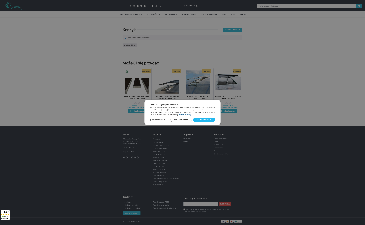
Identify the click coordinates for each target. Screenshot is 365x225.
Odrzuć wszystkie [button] (181, 120)
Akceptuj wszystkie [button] (204, 120)
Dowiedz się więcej (185, 115)
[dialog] (182, 112)
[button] (157, 120)
